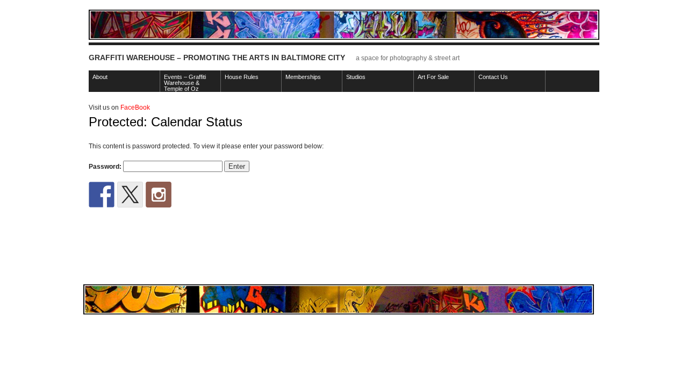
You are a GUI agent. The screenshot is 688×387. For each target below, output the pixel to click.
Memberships (303, 77)
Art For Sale (433, 77)
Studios (356, 77)
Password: (106, 166)
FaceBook (135, 107)
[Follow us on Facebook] (101, 194)
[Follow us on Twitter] (130, 194)
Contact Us (493, 77)
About (100, 77)
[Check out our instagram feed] (158, 194)
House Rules (242, 77)
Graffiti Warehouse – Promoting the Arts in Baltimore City (217, 57)
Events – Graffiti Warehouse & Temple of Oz (185, 83)
